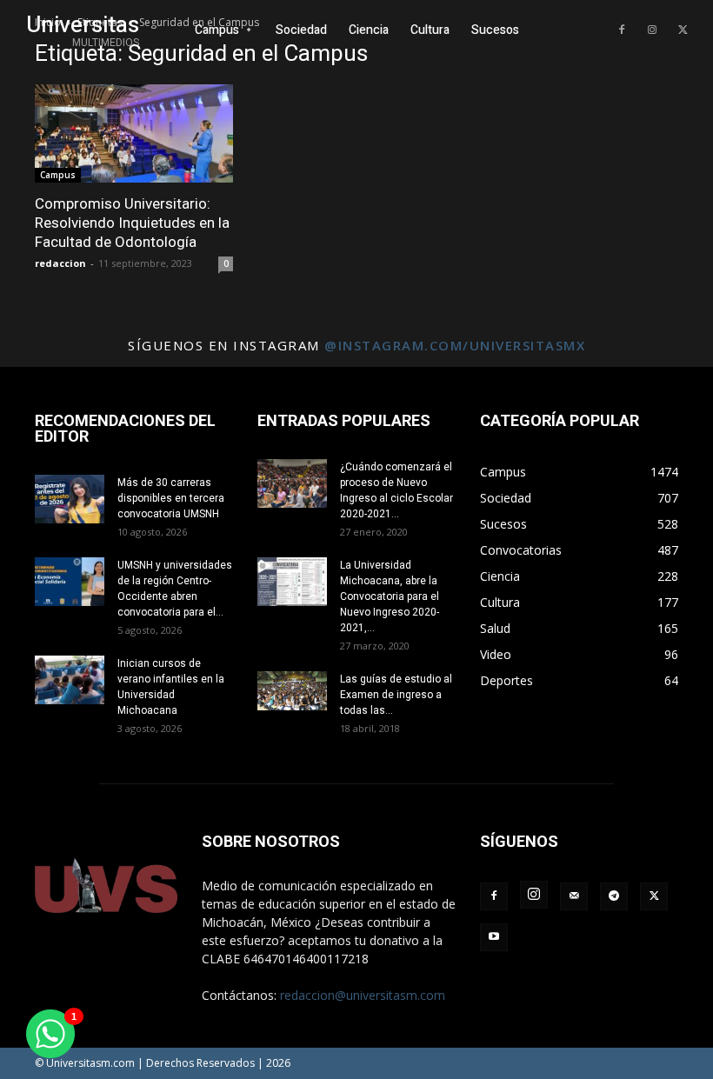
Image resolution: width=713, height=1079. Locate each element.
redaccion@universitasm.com (362, 995)
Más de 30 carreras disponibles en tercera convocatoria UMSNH (170, 498)
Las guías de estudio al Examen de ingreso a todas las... (396, 694)
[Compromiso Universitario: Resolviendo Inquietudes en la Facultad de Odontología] (134, 133)
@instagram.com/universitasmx (454, 345)
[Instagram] (652, 30)
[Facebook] (622, 30)
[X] (683, 30)
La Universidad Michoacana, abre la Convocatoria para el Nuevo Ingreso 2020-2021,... (389, 596)
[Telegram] (614, 896)
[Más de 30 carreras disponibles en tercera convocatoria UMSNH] (69, 499)
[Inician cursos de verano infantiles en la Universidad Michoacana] (69, 680)
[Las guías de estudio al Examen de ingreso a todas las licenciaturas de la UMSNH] (292, 690)
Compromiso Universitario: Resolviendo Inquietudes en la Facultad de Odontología (132, 222)
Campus (58, 175)
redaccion (60, 263)
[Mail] (574, 896)
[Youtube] (494, 937)
